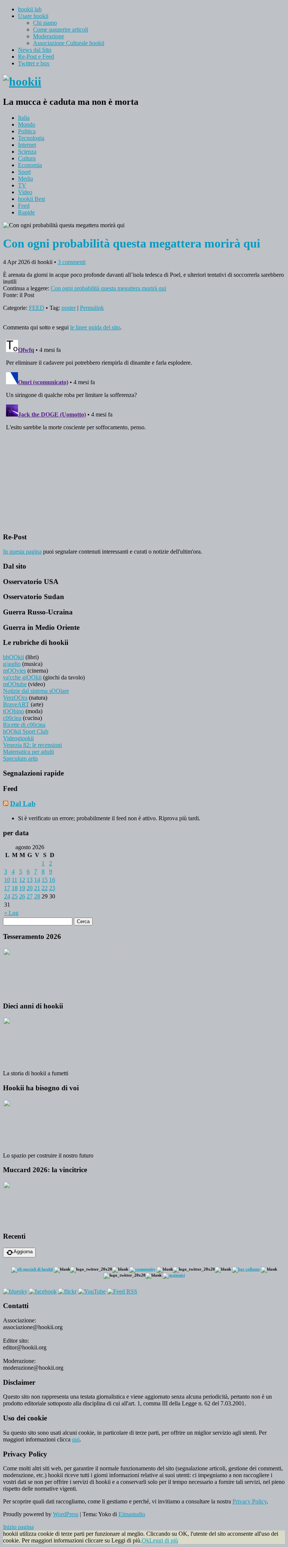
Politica (27, 131)
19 (22, 888)
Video (25, 192)
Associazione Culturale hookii (68, 43)
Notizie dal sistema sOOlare (36, 691)
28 (37, 896)
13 (30, 880)
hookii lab (30, 9)
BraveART (16, 704)
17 (7, 888)
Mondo (26, 124)
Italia (24, 118)
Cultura (27, 158)
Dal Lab (23, 803)
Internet (27, 145)
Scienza (27, 151)
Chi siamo (45, 23)
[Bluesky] (15, 1291)
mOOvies (14, 670)
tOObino (13, 711)
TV (22, 185)
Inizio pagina (18, 1527)
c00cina (12, 718)
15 (45, 880)
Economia (30, 165)
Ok (145, 1540)
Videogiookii (18, 738)
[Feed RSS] (122, 1291)
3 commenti (72, 262)
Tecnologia (31, 138)
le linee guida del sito (95, 327)
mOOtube (15, 684)
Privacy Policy (249, 1501)
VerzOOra (15, 697)
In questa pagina (22, 551)
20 (30, 888)
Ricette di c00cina (24, 724)
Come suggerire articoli (60, 29)
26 (22, 896)
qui (76, 1439)
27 (30, 896)
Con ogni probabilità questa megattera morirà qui (108, 288)
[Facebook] (43, 1291)
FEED (36, 308)
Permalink (92, 308)
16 (52, 880)
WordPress (65, 1514)
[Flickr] (67, 1291)
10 (7, 880)
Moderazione (48, 36)
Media (25, 178)
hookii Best (31, 199)
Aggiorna (23, 1251)
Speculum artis (20, 758)
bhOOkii (13, 657)
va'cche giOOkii (22, 677)
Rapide (26, 212)
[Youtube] (92, 1291)
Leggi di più (163, 1540)
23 (52, 888)
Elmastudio (131, 1514)
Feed (24, 205)
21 (37, 888)
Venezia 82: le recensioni (32, 745)
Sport (24, 172)
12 (22, 880)
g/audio (12, 664)
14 (37, 880)
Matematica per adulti (28, 752)
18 (15, 888)
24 (7, 896)
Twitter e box (34, 63)
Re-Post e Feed (36, 56)
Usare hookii (33, 16)
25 (15, 896)
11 (14, 880)
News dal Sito (34, 50)
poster (69, 308)
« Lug (11, 913)
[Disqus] (144, 431)
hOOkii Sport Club (25, 731)
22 (45, 888)
